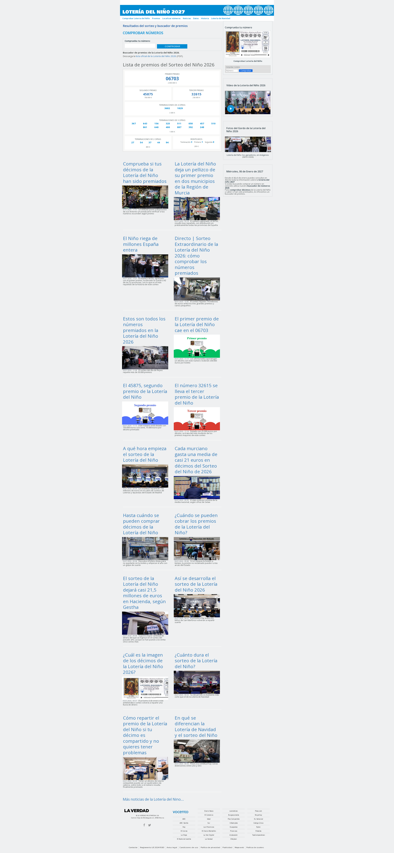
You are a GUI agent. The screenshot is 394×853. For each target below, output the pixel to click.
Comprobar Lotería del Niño (247, 61)
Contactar (133, 848)
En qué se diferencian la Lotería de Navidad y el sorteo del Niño (196, 726)
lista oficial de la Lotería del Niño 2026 (156, 56)
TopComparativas (258, 835)
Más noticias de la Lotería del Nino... (153, 799)
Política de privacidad (210, 848)
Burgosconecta (233, 815)
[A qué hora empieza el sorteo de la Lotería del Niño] (146, 475)
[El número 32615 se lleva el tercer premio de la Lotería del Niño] (198, 418)
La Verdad (136, 810)
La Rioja (184, 835)
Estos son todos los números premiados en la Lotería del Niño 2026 (144, 330)
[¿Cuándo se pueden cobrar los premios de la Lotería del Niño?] (198, 548)
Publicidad (227, 848)
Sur (208, 823)
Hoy (184, 827)
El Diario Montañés (209, 831)
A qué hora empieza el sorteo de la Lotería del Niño (144, 454)
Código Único (258, 823)
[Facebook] (144, 824)
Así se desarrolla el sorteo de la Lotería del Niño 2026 (196, 584)
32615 (196, 94)
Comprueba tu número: (137, 41)
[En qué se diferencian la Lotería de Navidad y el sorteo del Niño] (198, 750)
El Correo (184, 831)
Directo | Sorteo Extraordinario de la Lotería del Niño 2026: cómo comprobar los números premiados (196, 255)
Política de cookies (255, 848)
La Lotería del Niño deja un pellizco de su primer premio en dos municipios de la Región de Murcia (195, 178)
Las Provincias (208, 827)
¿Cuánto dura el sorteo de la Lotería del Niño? (196, 661)
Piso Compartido (234, 819)
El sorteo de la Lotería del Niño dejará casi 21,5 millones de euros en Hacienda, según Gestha (144, 592)
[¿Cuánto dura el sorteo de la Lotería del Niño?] (198, 682)
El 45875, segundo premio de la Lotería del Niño (145, 391)
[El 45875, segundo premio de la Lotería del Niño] (146, 412)
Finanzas (233, 831)
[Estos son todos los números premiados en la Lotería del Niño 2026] (146, 357)
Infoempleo (234, 823)
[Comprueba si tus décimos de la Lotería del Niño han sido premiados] (146, 196)
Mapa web (239, 848)
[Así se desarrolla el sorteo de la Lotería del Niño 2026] (198, 605)
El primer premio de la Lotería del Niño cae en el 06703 (197, 324)
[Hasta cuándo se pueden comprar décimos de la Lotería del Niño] (146, 548)
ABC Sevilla (184, 823)
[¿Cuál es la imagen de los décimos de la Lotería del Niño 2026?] (146, 687)
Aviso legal (172, 848)
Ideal (209, 819)
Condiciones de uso (188, 848)
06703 (172, 78)
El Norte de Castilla (184, 839)
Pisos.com (258, 811)
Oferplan (233, 839)
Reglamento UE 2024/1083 (152, 848)
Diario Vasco (208, 811)
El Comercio (209, 815)
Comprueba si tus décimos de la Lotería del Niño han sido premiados (145, 172)
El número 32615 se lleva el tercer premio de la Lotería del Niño (197, 394)
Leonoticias (233, 811)
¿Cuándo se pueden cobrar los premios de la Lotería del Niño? (196, 524)
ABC (184, 819)
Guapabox (233, 827)
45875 (148, 94)
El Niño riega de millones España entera (141, 244)
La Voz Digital (208, 835)
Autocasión (233, 835)
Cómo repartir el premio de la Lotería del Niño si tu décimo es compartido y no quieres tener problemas (145, 735)
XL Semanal (258, 819)
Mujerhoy (258, 815)
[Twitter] (149, 824)
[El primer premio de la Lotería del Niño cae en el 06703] (198, 345)
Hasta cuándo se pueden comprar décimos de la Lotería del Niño (141, 524)
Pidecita (258, 831)
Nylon (258, 827)
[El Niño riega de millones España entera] (146, 265)
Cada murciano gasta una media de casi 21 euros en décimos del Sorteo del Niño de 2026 (196, 460)
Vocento (180, 812)
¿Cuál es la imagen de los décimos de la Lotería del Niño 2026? (143, 663)
